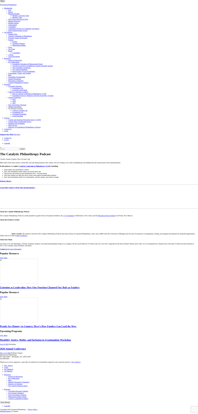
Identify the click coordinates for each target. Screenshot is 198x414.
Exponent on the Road (19, 90)
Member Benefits (13, 14)
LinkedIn (7, 143)
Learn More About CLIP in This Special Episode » (17, 188)
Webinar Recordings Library (17, 397)
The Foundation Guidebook (21, 68)
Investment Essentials (19, 114)
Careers (10, 55)
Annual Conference (14, 97)
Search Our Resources (15, 376)
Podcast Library (5, 181)
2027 (14, 103)
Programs (7, 84)
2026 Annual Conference (13, 348)
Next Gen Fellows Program (17, 105)
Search (22, 149)
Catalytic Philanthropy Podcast (18, 82)
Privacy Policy (32, 409)
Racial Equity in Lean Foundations (23, 71)
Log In (6, 140)
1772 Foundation (68, 216)
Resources (7, 58)
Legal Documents (14, 56)
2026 (14, 101)
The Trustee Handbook (19, 69)
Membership (8, 8)
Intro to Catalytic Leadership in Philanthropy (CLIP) (29, 94)
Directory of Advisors (15, 384)
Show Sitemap (5, 402)
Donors (14, 42)
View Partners (76, 362)
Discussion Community (16, 81)
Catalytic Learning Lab (19, 110)
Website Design (5, 411)
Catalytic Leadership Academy (18, 92)
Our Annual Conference (16, 393)
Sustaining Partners (18, 43)
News (10, 47)
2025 (14, 99)
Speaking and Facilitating (16, 123)
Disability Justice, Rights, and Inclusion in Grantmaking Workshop (35, 340)
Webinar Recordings (15, 107)
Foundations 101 (17, 88)
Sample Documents (14, 79)
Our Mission (8, 32)
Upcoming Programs (15, 86)
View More (3, 258)
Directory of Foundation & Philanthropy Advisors (24, 127)
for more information (10, 249)
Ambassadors (12, 25)
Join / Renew (8, 365)
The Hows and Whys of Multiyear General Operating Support (32, 66)
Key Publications (13, 62)
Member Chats (17, 17)
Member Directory (14, 21)
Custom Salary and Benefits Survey (19, 122)
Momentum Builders (19, 45)
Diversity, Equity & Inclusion (17, 38)
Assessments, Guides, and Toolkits (19, 73)
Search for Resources (15, 60)
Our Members (8, 369)
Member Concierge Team (20, 16)
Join (9, 10)
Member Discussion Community (18, 382)
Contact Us (7, 129)
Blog (9, 75)
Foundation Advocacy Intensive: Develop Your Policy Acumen (32, 96)
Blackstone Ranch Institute (106, 216)
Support (10, 40)
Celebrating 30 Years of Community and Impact (23, 29)
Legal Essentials (17, 116)
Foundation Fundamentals (16, 77)
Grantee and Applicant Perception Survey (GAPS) (24, 120)
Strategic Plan (12, 34)
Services (7, 118)
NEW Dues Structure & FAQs (18, 19)
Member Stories (13, 23)
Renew (10, 12)
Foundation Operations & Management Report (27, 64)
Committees (12, 27)
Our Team (11, 49)
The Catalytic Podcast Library (18, 386)
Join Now (17, 134)
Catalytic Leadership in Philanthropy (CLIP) (35, 166)
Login (6, 131)
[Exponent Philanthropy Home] (8, 5)
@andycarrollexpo (21, 235)
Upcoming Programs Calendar (18, 391)
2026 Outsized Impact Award (17, 30)
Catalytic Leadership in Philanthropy (20, 36)
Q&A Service (12, 125)
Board (10, 51)
